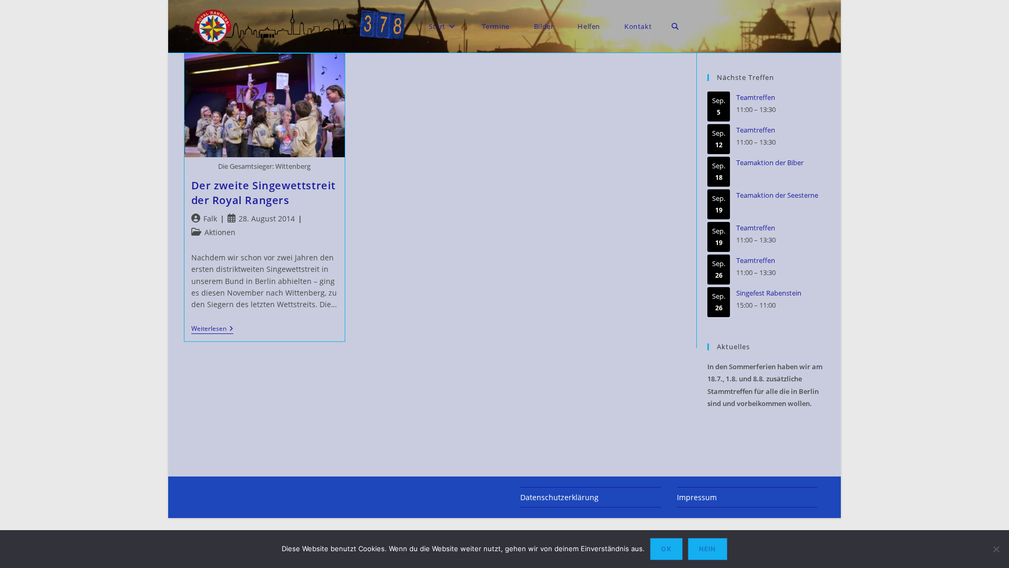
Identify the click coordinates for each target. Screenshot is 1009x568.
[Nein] (996, 549)
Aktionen (219, 232)
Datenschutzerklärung (559, 497)
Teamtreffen (755, 97)
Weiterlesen (212, 329)
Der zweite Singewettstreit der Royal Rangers (263, 192)
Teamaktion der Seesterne (777, 195)
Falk (210, 219)
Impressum (697, 497)
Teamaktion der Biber (770, 162)
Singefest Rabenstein (768, 293)
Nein (707, 549)
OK (666, 549)
